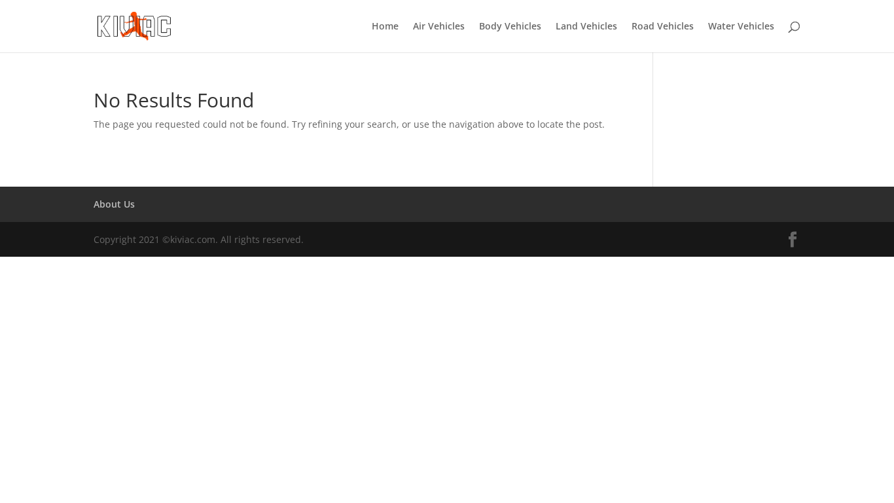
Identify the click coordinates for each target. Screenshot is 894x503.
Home (385, 27)
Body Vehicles (510, 27)
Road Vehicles (663, 27)
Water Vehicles (741, 27)
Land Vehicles (586, 27)
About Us (114, 204)
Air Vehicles (439, 27)
